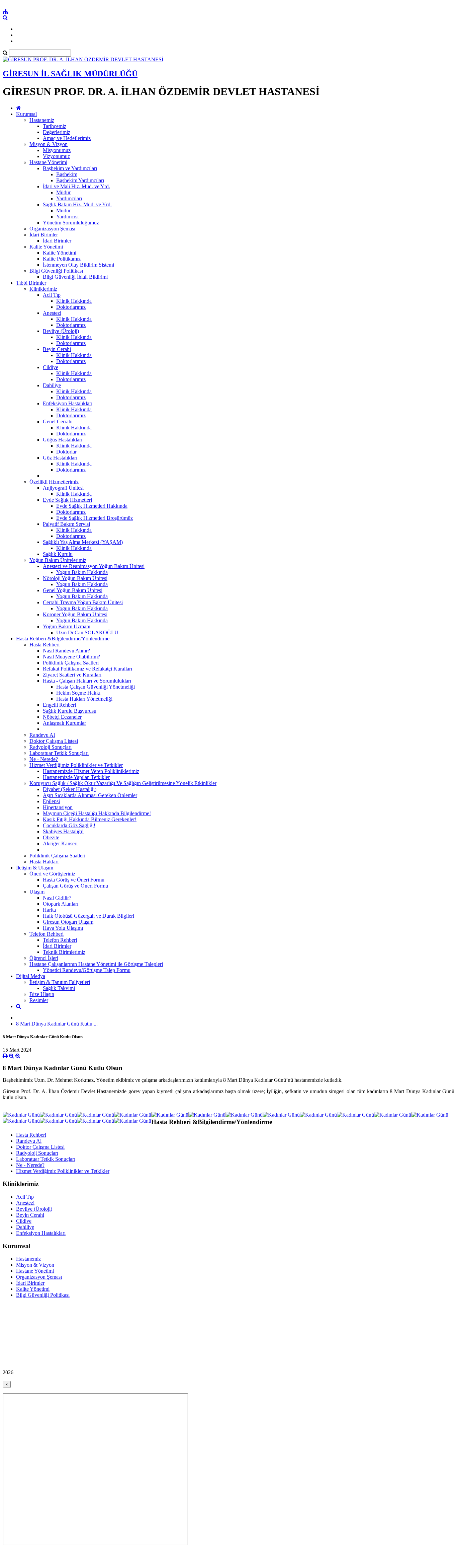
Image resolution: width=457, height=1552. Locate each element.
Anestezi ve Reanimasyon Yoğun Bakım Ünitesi (94, 566)
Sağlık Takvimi (59, 988)
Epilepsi (51, 801)
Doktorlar (66, 451)
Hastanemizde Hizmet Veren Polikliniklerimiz (91, 771)
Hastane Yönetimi (48, 162)
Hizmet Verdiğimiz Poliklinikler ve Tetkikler (76, 765)
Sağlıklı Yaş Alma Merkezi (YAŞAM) (83, 542)
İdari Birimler (43, 234)
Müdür (63, 192)
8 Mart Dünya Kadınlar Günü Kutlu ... (57, 1024)
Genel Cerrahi (58, 421)
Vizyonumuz (56, 156)
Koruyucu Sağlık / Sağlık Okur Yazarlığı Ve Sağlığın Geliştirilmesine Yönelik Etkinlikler (122, 783)
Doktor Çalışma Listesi (53, 741)
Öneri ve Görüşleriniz (52, 873)
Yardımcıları (69, 198)
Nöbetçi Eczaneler (62, 717)
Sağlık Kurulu (58, 554)
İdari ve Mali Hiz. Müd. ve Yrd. (76, 186)
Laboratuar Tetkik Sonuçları (59, 753)
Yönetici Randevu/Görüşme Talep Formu (86, 970)
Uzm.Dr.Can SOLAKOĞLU (87, 632)
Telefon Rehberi (46, 934)
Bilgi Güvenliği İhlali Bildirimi (75, 277)
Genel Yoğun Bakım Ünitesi (72, 590)
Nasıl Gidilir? (57, 898)
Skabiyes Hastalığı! (63, 831)
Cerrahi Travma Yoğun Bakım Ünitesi (83, 602)
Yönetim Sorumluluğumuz (71, 222)
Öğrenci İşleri (43, 958)
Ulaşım (36, 892)
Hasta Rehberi (44, 644)
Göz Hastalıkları (60, 458)
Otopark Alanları (60, 904)
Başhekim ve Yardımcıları (70, 168)
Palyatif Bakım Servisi (66, 524)
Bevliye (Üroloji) (61, 331)
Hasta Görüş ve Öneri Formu (73, 880)
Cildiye (50, 367)
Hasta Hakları (44, 861)
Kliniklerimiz (43, 289)
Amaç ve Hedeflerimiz (67, 138)
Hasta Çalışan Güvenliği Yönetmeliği (95, 687)
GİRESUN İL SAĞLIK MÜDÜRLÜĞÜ (70, 73)
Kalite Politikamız (62, 259)
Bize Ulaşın (41, 994)
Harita (49, 910)
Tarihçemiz (54, 126)
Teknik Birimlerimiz (64, 952)
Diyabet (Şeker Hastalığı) (69, 789)
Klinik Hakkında (74, 301)
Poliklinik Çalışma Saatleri (71, 662)
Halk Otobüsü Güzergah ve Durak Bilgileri (88, 916)
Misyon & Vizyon (48, 144)
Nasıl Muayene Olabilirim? (71, 656)
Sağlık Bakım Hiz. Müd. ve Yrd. (77, 204)
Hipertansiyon (58, 807)
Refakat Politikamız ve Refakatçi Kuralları (87, 669)
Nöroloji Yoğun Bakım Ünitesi (75, 578)
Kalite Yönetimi (46, 247)
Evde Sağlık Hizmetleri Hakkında (91, 506)
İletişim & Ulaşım (34, 867)
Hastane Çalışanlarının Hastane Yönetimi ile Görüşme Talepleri (96, 964)
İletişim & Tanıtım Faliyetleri (59, 982)
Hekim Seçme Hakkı (78, 693)
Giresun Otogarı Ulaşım (68, 922)
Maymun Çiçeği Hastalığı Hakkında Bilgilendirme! (97, 813)
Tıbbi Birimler (31, 283)
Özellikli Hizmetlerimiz (54, 482)
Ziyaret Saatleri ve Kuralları (72, 675)
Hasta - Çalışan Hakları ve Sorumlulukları (87, 681)
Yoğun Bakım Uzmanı (66, 626)
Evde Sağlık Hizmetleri (67, 500)
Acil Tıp (52, 295)
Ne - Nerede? (43, 759)
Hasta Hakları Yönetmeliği (84, 699)
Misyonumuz (57, 150)
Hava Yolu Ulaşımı (63, 928)
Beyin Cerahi (57, 349)
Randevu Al (42, 735)
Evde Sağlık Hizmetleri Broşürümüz (94, 518)
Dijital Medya (30, 976)
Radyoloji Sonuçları (50, 747)
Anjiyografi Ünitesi (63, 488)
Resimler (38, 1000)
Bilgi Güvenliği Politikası (56, 271)
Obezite (51, 837)
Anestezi (52, 313)
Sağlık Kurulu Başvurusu (69, 711)
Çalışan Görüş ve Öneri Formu (75, 886)
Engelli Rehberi (59, 705)
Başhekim (66, 174)
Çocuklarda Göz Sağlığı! (69, 825)
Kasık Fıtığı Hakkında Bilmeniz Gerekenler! (89, 819)
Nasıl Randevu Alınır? (66, 650)
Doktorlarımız (71, 307)
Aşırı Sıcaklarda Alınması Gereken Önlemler (90, 795)
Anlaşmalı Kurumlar (64, 723)
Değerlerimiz (56, 132)
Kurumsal (26, 114)
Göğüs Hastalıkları (62, 439)
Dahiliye (52, 385)
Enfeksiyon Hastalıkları (67, 403)
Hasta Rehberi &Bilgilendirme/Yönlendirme (62, 638)
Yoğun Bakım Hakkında (82, 572)
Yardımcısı (67, 216)
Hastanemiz (41, 120)
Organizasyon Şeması (52, 228)
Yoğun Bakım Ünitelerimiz (57, 560)
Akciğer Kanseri (60, 843)
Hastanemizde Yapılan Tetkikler (76, 777)
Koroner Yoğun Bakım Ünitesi (75, 614)
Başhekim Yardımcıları (80, 180)
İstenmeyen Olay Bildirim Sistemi (78, 265)
